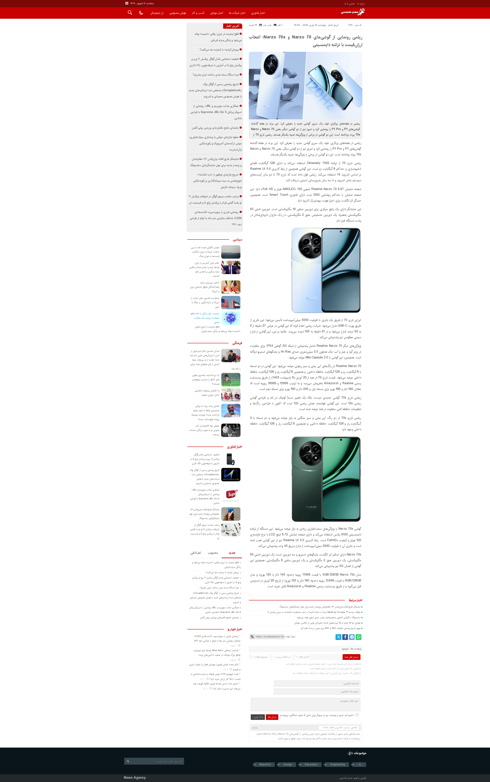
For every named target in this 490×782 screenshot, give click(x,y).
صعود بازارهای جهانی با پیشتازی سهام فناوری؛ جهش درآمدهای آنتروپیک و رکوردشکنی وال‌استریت (215, 143)
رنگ (360, 764)
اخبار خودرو (235, 629)
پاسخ (255, 727)
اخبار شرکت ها (237, 13)
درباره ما (361, 4)
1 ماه (226, 669)
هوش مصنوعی (177, 13)
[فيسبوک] (345, 637)
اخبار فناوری (258, 13)
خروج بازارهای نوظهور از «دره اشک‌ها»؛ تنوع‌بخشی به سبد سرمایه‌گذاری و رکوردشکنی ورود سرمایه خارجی (217, 180)
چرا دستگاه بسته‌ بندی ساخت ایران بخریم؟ (216, 74)
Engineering (337, 764)
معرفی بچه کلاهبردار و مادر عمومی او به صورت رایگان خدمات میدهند (204, 430)
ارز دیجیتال (157, 13)
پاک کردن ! (258, 717)
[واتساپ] (358, 637)
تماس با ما (350, 4)
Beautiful (265, 764)
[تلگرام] (352, 637)
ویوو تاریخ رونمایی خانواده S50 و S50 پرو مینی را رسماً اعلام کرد (330, 628)
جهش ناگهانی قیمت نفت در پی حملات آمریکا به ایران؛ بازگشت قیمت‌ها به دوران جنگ (205, 252)
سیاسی (237, 239)
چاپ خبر (267, 25)
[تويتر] (338, 637)
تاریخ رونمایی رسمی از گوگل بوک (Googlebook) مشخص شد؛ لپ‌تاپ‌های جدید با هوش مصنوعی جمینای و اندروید (215, 90)
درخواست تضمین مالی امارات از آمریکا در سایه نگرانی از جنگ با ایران (204, 302)
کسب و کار (198, 13)
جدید (232, 553)
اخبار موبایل (216, 13)
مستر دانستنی (346, 778)
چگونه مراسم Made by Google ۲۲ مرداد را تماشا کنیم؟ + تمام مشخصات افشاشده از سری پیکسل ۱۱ (313, 612)
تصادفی (195, 553)
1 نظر (280, 25)
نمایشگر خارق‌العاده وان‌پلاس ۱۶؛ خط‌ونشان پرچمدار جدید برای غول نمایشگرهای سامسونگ (319, 607)
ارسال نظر (272, 717)
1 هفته (233, 646)
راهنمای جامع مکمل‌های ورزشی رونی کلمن (215, 128)
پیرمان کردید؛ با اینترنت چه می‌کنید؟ (219, 49)
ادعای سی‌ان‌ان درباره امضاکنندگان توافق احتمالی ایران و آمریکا (204, 287)
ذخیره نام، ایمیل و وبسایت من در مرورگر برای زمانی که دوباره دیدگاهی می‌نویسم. (317, 715)
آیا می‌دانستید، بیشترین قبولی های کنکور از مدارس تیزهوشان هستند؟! (205, 379)
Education (311, 764)
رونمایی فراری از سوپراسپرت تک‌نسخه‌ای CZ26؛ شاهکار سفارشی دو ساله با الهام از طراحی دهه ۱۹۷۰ (216, 218)
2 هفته (233, 660)
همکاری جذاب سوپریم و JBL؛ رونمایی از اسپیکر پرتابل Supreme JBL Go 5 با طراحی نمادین (216, 112)
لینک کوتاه (290, 636)
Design (287, 764)
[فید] (127, 3)
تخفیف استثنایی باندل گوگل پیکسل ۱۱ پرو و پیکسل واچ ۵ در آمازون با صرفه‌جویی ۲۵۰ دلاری (204, 459)
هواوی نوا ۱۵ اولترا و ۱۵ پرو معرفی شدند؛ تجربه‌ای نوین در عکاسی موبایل (327, 623)
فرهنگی (237, 343)
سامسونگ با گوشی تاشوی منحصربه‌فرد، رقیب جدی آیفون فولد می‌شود (328, 617)
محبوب (213, 553)
